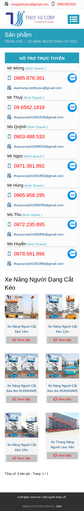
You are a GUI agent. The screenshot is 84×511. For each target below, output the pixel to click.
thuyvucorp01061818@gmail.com (38, 117)
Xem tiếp (24, 340)
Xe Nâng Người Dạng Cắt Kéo (52, 41)
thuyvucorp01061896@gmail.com (38, 263)
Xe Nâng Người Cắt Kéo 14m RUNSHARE (21, 331)
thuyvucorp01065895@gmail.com (38, 234)
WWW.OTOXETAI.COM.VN (38, 506)
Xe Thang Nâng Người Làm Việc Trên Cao (62, 447)
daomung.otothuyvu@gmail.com (38, 88)
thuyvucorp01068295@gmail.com (38, 205)
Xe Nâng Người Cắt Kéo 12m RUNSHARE (62, 331)
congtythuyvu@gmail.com (30, 4)
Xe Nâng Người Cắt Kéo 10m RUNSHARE (21, 450)
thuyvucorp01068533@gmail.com (38, 146)
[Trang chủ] (30, 18)
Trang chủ (13, 41)
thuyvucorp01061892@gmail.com (38, 176)
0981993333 (66, 4)
